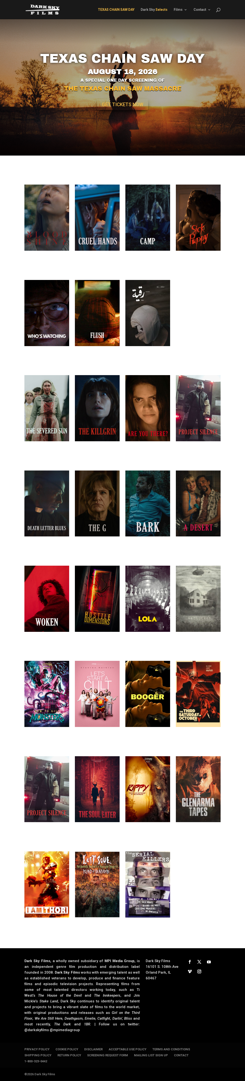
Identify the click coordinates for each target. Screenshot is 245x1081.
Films (178, 10)
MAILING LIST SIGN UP (151, 1055)
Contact (200, 10)
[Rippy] (147, 789)
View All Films (122, 933)
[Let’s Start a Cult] (97, 694)
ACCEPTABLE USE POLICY (127, 1049)
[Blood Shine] (46, 218)
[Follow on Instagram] (199, 971)
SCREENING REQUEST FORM (107, 1055)
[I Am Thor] (46, 884)
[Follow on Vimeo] (190, 971)
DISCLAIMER (93, 1049)
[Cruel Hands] (97, 218)
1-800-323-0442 (35, 1061)
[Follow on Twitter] (199, 962)
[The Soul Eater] (97, 789)
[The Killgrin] (97, 408)
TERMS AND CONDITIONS (171, 1049)
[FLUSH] (97, 313)
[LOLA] (147, 599)
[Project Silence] (198, 408)
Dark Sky (154, 10)
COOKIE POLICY (67, 1049)
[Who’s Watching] (46, 313)
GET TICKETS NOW (122, 104)
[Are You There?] (147, 408)
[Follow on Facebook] (190, 962)
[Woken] (46, 599)
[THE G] (97, 504)
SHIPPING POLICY (37, 1055)
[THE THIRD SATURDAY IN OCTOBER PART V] (198, 694)
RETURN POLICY (69, 1055)
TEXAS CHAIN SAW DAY (122, 58)
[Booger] (147, 694)
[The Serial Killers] (147, 884)
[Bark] (147, 504)
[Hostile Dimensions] (97, 599)
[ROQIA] (147, 313)
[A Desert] (198, 504)
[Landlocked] (198, 599)
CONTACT (181, 1055)
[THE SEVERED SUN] (46, 408)
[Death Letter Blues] (46, 504)
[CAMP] (147, 218)
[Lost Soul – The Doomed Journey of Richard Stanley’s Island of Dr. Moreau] (97, 884)
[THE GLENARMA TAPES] (198, 789)
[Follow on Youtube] (209, 962)
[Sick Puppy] (198, 218)
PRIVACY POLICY (37, 1049)
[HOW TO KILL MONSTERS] (46, 694)
